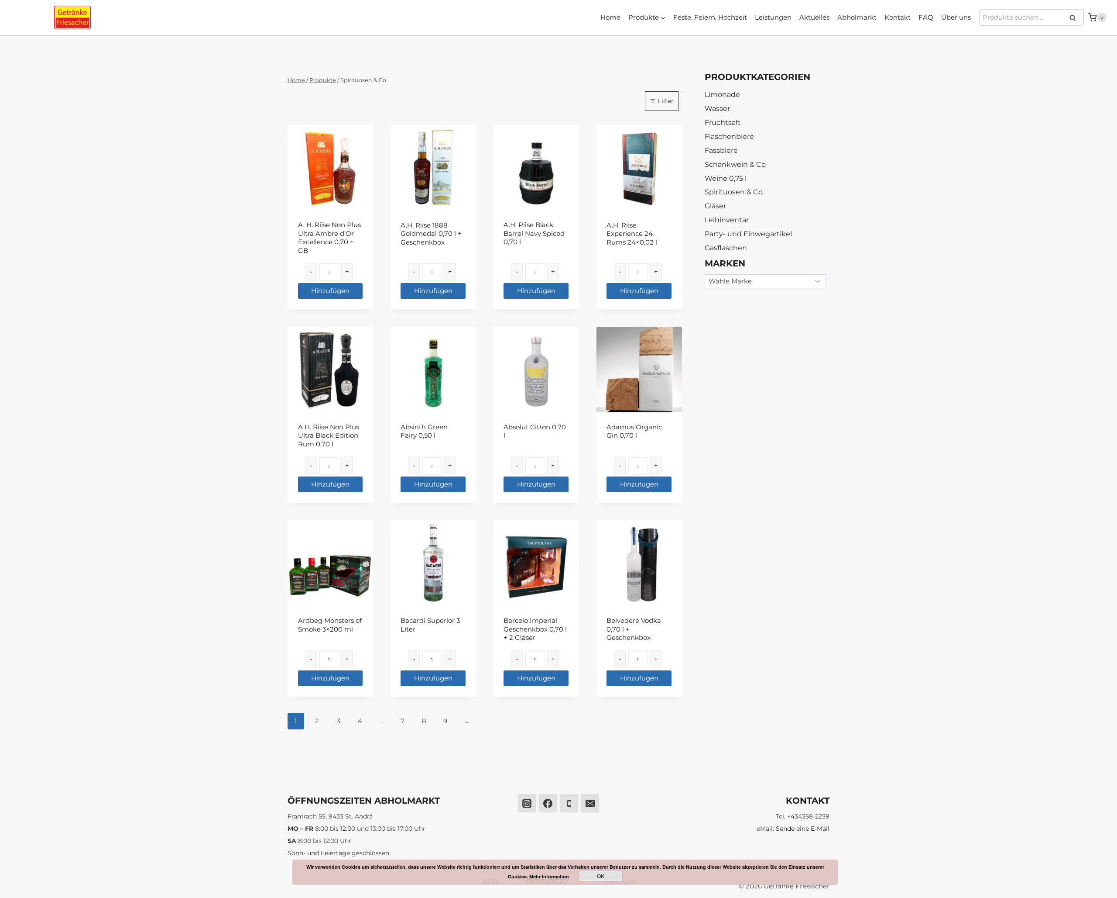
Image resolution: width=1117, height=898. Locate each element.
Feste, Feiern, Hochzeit (710, 17)
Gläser (715, 206)
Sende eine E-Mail (802, 828)
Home (610, 17)
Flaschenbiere (729, 136)
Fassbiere (721, 150)
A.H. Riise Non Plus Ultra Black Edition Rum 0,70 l (328, 435)
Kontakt (897, 17)
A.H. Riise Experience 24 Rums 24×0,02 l (631, 233)
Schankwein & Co (735, 164)
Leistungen (773, 17)
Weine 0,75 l (726, 178)
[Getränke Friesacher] (72, 18)
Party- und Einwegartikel (748, 234)
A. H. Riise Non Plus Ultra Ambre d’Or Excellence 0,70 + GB (329, 238)
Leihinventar (727, 220)
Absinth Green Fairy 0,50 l (424, 431)
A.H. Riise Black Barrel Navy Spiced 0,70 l (534, 233)
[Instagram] (527, 803)
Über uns (956, 17)
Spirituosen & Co (734, 192)
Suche (1075, 18)
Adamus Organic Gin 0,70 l (634, 431)
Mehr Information (549, 876)
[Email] (590, 803)
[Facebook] (548, 803)
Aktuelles (814, 17)
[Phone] (569, 803)
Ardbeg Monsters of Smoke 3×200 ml (330, 624)
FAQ (925, 17)
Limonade (722, 94)
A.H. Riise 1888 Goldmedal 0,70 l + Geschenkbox (431, 233)
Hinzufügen (330, 291)
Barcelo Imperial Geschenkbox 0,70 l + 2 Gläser (535, 629)
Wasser (717, 108)
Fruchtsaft (723, 122)
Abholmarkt (857, 17)
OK (601, 876)
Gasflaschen (726, 248)
